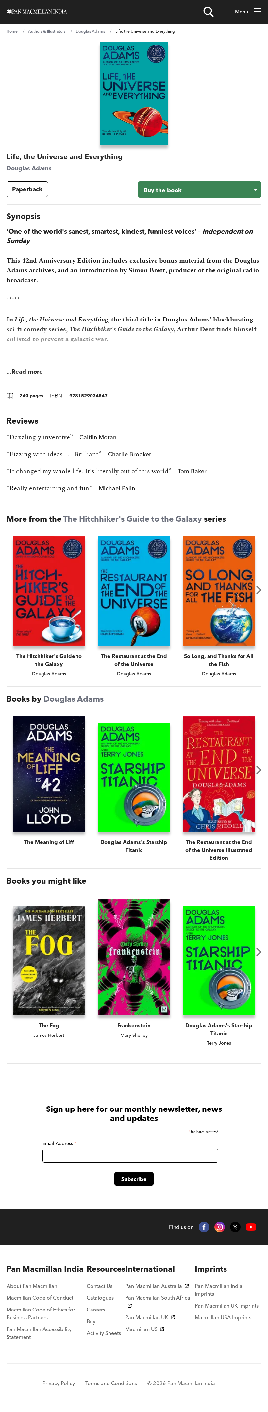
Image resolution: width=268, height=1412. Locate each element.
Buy (91, 1321)
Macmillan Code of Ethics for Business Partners (41, 1313)
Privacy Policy (58, 1383)
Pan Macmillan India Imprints (219, 1290)
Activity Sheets (104, 1333)
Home (12, 31)
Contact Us (99, 1286)
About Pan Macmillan (32, 1286)
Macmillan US (141, 1329)
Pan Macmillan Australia (153, 1286)
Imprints (211, 1269)
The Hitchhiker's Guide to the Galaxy (132, 518)
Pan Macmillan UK (146, 1317)
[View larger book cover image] (134, 93)
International (150, 1269)
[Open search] (208, 12)
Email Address (59, 1143)
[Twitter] (235, 1227)
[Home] (37, 12)
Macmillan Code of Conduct (40, 1297)
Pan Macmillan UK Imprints (227, 1305)
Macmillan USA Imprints (223, 1317)
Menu (241, 12)
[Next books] (258, 590)
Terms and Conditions (111, 1383)
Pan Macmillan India (45, 1269)
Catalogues (100, 1297)
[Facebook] (204, 1227)
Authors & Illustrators (46, 31)
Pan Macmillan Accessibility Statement (39, 1333)
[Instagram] (219, 1227)
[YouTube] (251, 1227)
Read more (27, 371)
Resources (106, 1269)
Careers (96, 1309)
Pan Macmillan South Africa (157, 1297)
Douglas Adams (90, 31)
